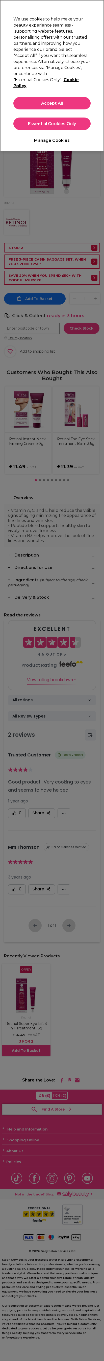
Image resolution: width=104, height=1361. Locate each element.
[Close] (97, 7)
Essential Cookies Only (52, 123)
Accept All (52, 103)
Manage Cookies (52, 140)
